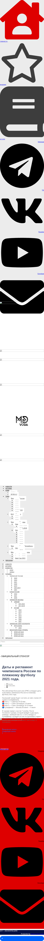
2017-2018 (23, 528)
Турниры (9, 496)
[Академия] (22, 82)
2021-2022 (21, 604)
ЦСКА (11, 570)
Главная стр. (4, 41)
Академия (3, 84)
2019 (15, 586)
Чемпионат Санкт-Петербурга (20, 623)
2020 (15, 584)
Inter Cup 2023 (19, 632)
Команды (8, 568)
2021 (15, 582)
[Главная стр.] (22, 39)
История (2, 139)
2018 (19, 612)
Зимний (16, 602)
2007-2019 (17, 588)
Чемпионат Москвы (16, 600)
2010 (19, 616)
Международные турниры (19, 630)
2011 (19, 614)
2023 (15, 578)
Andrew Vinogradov (37, 934)
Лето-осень (18, 626)
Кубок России (14, 592)
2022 (15, 580)
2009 (19, 617)
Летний (16, 608)
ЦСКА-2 (14, 494)
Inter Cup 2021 (20, 558)
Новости (9, 486)
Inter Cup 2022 (19, 634)
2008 (19, 619)
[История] (22, 136)
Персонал (9, 560)
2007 (15, 590)
